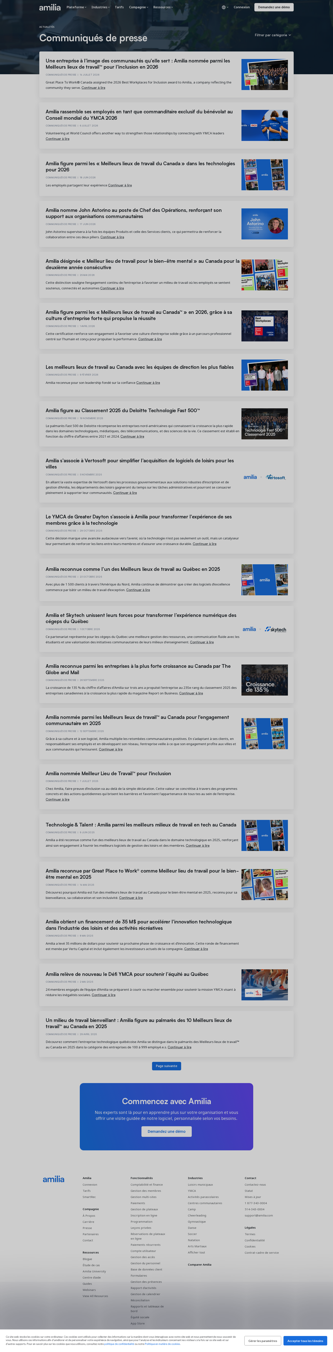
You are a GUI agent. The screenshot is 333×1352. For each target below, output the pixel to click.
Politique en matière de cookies (162, 1343)
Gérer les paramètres (262, 1341)
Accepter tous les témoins (305, 1341)
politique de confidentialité (119, 1343)
